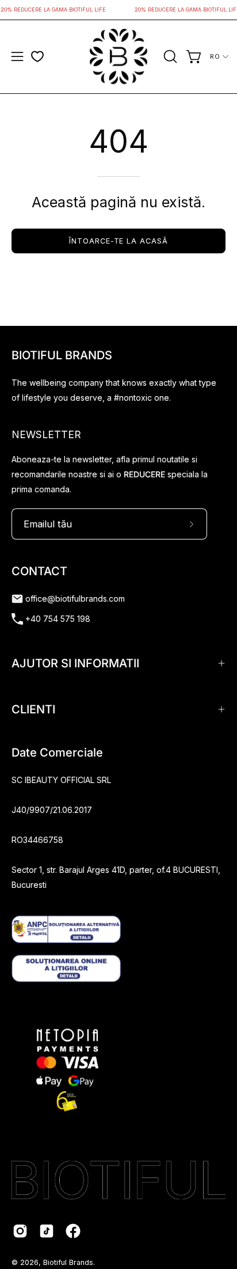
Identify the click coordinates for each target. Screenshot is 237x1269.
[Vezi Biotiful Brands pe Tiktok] (46, 1231)
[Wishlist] (37, 56)
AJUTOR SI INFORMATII (75, 663)
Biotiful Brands (68, 1262)
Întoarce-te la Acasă (118, 241)
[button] (169, 56)
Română (219, 56)
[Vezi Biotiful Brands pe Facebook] (73, 1231)
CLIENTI (33, 709)
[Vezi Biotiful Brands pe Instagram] (20, 1231)
